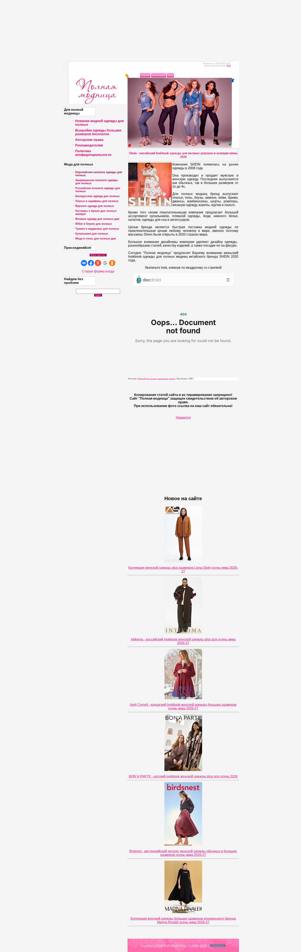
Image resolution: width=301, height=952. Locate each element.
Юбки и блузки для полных (93, 223)
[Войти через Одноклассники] (112, 263)
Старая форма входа (98, 271)
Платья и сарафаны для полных (96, 201)
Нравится (183, 417)
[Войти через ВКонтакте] (84, 263)
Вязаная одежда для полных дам (97, 218)
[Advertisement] (150, 28)
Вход (170, 75)
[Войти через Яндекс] (98, 263)
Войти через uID (98, 255)
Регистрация (158, 75)
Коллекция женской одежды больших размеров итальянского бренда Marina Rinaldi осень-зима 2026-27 (183, 920)
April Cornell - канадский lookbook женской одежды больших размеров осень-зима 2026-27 (183, 706)
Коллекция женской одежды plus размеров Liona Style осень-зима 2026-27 (183, 569)
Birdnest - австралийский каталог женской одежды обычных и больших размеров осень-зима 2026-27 (183, 853)
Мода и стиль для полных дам (95, 238)
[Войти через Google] (105, 263)
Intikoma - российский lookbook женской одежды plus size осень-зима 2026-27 (183, 641)
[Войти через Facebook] (91, 263)
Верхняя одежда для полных (94, 205)
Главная (145, 75)
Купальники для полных (91, 233)
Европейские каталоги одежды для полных (156, 379)
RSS (229, 66)
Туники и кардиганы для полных (97, 228)
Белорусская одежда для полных (97, 196)
